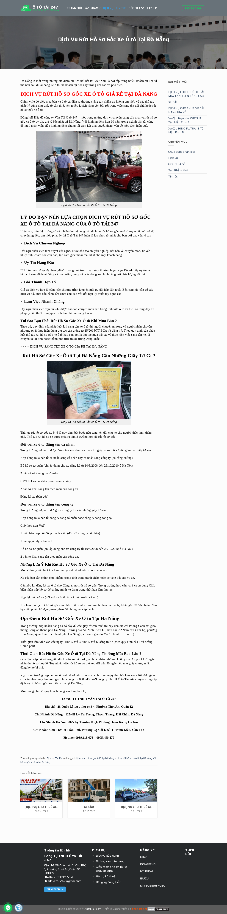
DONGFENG (148, 864)
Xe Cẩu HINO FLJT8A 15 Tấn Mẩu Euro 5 (186, 130)
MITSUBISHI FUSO (152, 885)
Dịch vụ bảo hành (107, 855)
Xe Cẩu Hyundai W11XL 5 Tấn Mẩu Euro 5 (184, 120)
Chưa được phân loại (181, 151)
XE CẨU (173, 102)
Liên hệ (152, 8)
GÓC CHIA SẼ (136, 8)
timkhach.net (139, 909)
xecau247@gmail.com (67, 881)
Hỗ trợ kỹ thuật (106, 876)
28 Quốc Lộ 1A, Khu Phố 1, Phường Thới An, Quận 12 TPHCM (65, 869)
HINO (143, 857)
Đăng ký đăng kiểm (108, 882)
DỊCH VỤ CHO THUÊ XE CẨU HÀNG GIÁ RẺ (186, 110)
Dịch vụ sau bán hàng (110, 861)
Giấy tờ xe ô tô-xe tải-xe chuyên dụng (112, 869)
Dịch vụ (108, 8)
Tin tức (121, 8)
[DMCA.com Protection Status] (158, 909)
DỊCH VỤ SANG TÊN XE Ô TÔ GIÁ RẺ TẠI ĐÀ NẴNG (68, 346)
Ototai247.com (92, 909)
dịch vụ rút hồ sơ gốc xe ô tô (39, 683)
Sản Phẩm (91, 8)
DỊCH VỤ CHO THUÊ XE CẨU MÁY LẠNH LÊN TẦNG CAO (186, 94)
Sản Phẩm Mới (178, 170)
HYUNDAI (146, 871)
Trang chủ (74, 8)
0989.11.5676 (65, 877)
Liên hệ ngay (193, 8)
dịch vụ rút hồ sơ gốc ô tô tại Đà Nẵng (95, 758)
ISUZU (144, 878)
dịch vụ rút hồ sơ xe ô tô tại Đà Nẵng (133, 758)
